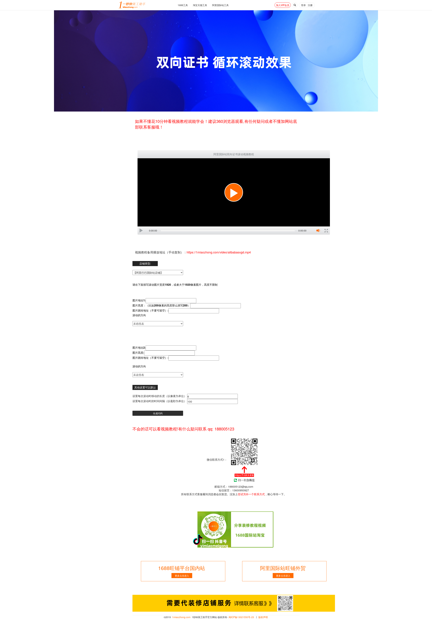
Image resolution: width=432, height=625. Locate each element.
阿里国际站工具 (220, 5)
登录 (303, 5)
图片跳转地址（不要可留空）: (150, 310)
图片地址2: (139, 347)
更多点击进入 (182, 575)
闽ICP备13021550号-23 (241, 617)
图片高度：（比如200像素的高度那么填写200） (161, 305)
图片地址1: (139, 300)
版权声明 (263, 617)
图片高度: (138, 353)
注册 (310, 5)
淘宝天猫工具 (200, 5)
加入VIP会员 (282, 5)
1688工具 (183, 5)
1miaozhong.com (181, 617)
